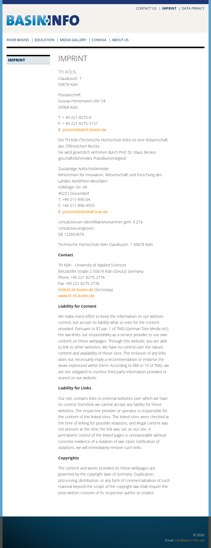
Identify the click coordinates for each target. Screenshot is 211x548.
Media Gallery (73, 39)
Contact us (146, 8)
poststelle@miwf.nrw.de (85, 211)
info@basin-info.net (189, 540)
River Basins (18, 39)
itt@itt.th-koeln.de (75, 289)
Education (44, 39)
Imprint (169, 8)
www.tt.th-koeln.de (76, 295)
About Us (120, 39)
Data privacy (193, 8)
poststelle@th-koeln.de (84, 129)
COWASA (99, 39)
